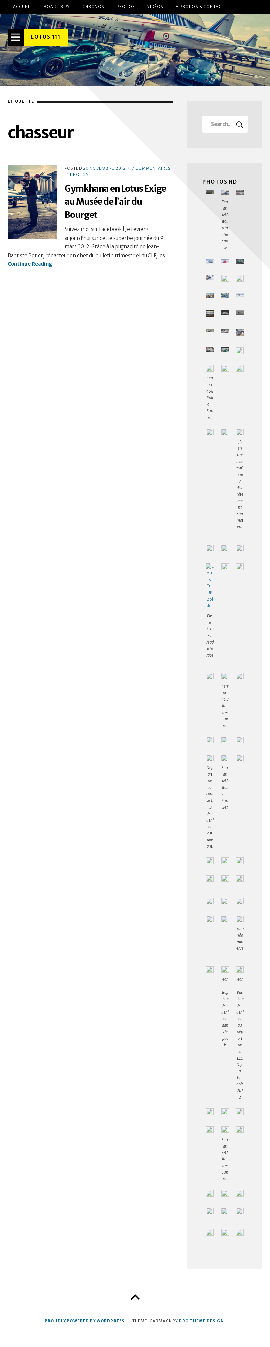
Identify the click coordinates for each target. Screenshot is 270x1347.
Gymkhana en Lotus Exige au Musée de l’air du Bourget (115, 201)
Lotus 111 (45, 37)
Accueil (22, 6)
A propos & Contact (200, 6)
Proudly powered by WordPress (84, 1321)
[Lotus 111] (135, 50)
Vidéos (155, 6)
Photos (126, 6)
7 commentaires (151, 168)
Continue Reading (30, 264)
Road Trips (57, 6)
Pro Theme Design (201, 1321)
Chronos (93, 6)
